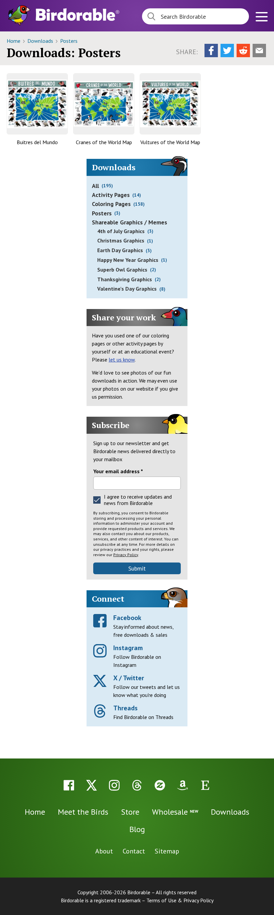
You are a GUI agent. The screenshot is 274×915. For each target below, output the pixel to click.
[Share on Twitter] (227, 50)
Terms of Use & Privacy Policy (180, 900)
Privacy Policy (125, 554)
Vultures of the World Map (170, 142)
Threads (125, 708)
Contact (134, 851)
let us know (122, 359)
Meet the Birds (83, 812)
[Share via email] (259, 50)
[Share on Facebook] (211, 50)
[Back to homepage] (77, 14)
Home (14, 40)
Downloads (40, 40)
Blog (137, 829)
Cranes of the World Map (104, 142)
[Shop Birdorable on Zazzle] (159, 785)
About (104, 851)
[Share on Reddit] (243, 50)
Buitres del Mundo (37, 142)
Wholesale (175, 812)
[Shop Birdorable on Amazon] (182, 785)
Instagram (128, 647)
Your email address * (118, 471)
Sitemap (167, 851)
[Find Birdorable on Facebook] (68, 785)
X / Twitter (128, 678)
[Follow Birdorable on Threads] (137, 785)
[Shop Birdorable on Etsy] (205, 785)
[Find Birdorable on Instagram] (114, 785)
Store (130, 812)
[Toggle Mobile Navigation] (261, 17)
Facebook (127, 617)
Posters (69, 40)
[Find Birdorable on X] (91, 785)
